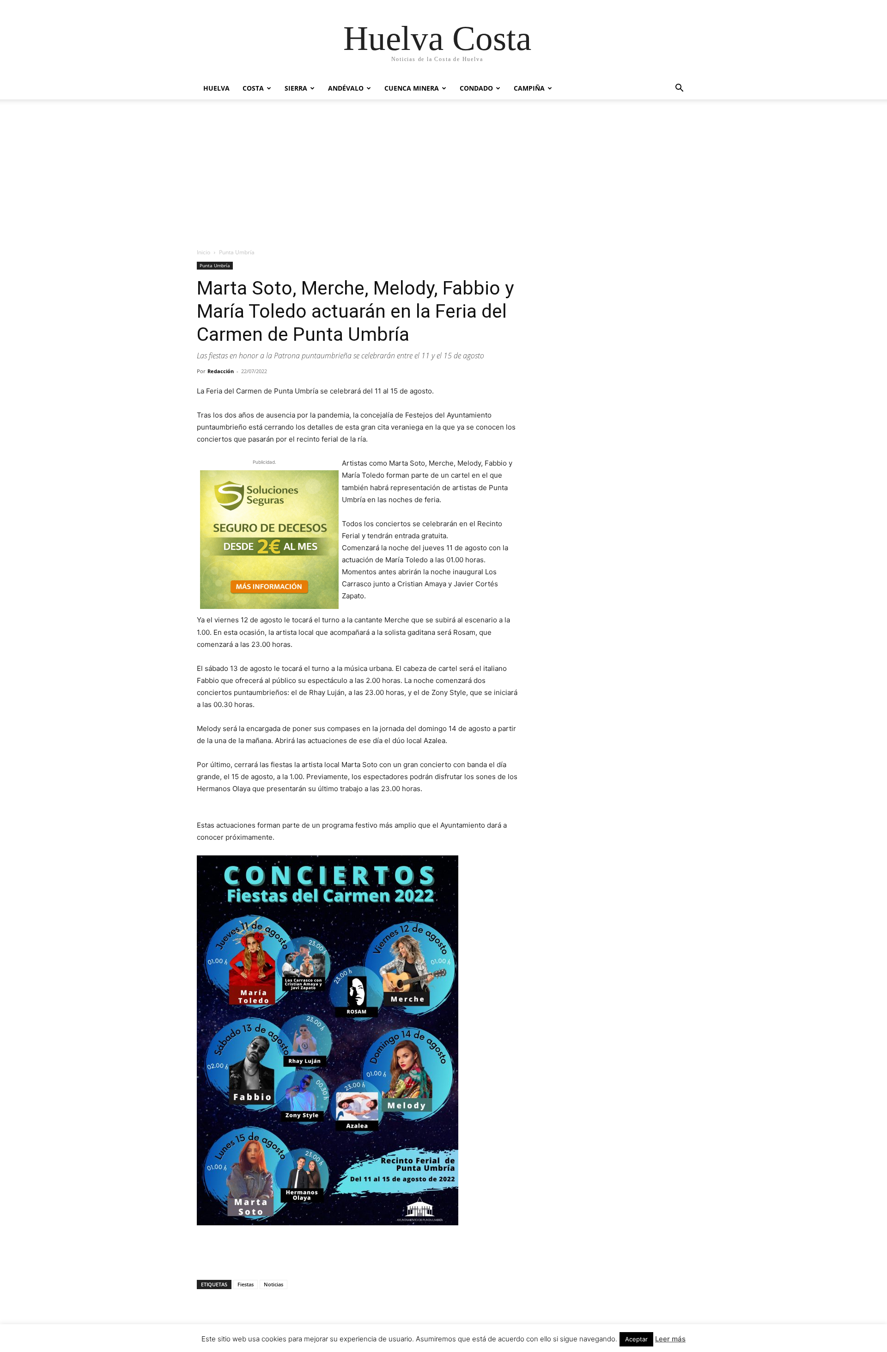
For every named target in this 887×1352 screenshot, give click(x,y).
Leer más (670, 1338)
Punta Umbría (215, 265)
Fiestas (245, 1284)
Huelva (216, 88)
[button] (679, 89)
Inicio (203, 252)
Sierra (296, 88)
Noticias (273, 1284)
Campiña (529, 88)
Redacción (220, 371)
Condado (476, 88)
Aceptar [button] (636, 1339)
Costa (253, 88)
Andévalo (346, 88)
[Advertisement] (443, 169)
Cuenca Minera (411, 88)
